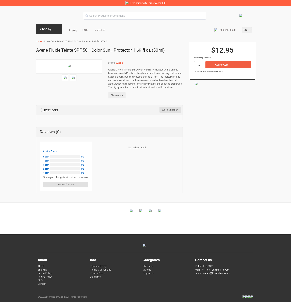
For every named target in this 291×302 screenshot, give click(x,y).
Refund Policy (45, 276)
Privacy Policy (97, 273)
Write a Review (66, 184)
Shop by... (46, 29)
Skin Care (148, 266)
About (41, 266)
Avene (119, 62)
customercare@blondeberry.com (212, 273)
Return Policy (45, 273)
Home (39, 41)
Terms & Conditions (100, 269)
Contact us (99, 30)
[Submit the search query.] (86, 15)
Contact (42, 283)
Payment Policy (98, 266)
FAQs (85, 30)
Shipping (72, 30)
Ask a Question (170, 110)
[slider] (51, 146)
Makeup (147, 269)
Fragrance (148, 273)
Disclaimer (95, 276)
